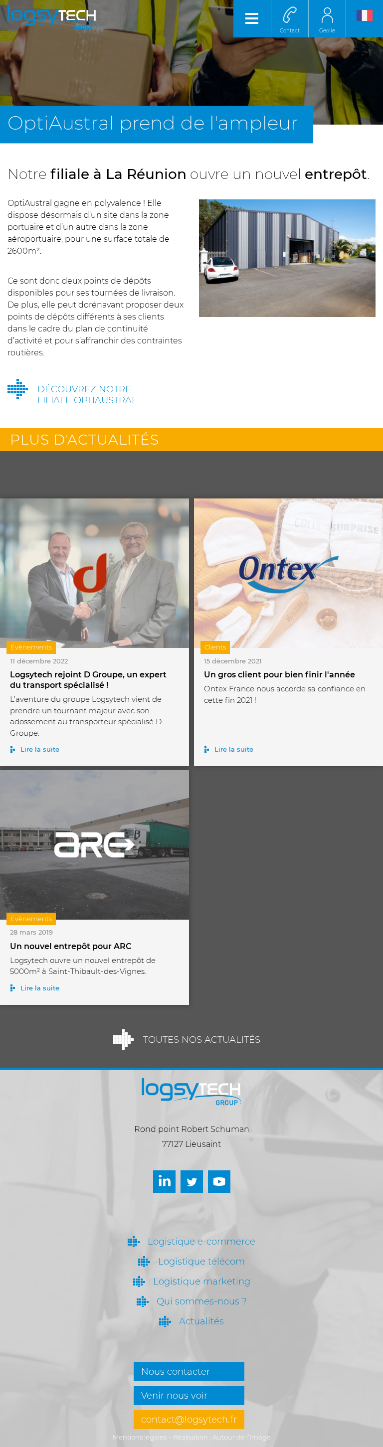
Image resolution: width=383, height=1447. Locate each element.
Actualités (201, 1321)
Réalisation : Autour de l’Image (222, 1437)
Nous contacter (175, 1371)
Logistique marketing (201, 1281)
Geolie (327, 30)
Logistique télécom (201, 1261)
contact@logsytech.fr (189, 1419)
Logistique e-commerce (201, 1241)
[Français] (364, 18)
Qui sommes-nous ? (202, 1301)
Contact (290, 30)
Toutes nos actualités (201, 1039)
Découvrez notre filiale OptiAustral (87, 395)
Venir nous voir (174, 1395)
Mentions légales (140, 1437)
